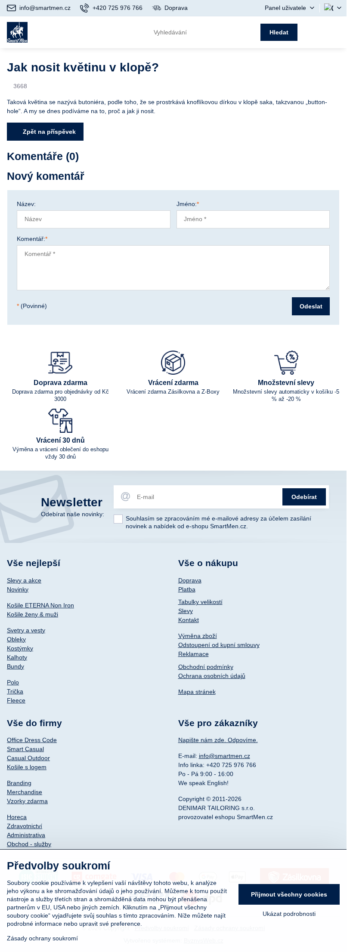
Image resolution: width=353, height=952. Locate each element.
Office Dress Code (32, 739)
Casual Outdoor (28, 758)
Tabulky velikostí (200, 601)
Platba (186, 589)
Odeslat (311, 306)
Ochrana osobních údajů (211, 675)
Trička (15, 691)
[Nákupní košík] (315, 32)
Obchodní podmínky (205, 666)
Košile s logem (26, 767)
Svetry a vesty (26, 630)
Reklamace (193, 653)
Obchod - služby (29, 844)
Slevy (185, 610)
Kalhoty (17, 657)
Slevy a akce (24, 580)
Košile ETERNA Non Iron (40, 605)
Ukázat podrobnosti (289, 913)
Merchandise (24, 792)
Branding (19, 782)
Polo (13, 682)
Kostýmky (20, 648)
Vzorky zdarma (27, 801)
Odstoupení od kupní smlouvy (219, 644)
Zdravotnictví (24, 826)
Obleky (16, 639)
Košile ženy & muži (32, 614)
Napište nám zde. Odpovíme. (218, 739)
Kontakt (188, 619)
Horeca (17, 816)
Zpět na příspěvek (48, 131)
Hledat (278, 32)
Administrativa (26, 835)
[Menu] (336, 32)
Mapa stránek (197, 691)
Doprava (189, 580)
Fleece (16, 700)
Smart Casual (25, 749)
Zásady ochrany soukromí (42, 938)
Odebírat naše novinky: (72, 514)
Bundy (15, 666)
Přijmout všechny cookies (289, 894)
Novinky (17, 589)
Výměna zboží (197, 635)
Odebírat (304, 496)
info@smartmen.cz (224, 755)
